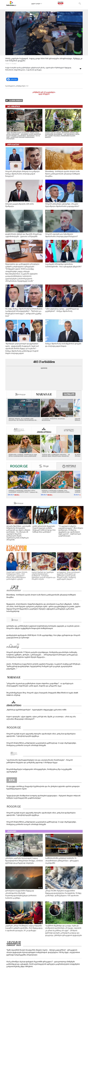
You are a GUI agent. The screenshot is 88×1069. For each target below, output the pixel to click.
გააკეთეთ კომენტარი (15, 101)
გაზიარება (14, 79)
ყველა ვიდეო (35, 3)
